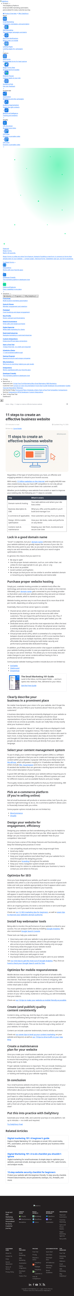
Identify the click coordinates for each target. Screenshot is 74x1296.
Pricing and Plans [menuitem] (21, 390)
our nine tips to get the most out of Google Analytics (32, 961)
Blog (11, 404)
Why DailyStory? (30, 296)
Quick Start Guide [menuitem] (41, 386)
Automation (49, 1222)
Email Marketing (22, 1254)
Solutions (6, 294)
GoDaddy (14, 665)
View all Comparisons (36, 1278)
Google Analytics (53, 928)
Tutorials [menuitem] (6, 388)
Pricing (5, 379)
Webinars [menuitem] (20, 388)
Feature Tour (23, 1276)
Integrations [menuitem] (13, 392)
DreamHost (14, 670)
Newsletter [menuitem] (12, 388)
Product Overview (10, 14)
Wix (20, 765)
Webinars (62, 1261)
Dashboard (6, 396)
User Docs (49, 1255)
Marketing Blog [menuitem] (29, 384)
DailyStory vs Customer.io (38, 1271)
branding (25, 861)
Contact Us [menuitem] (17, 386)
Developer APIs (22, 1272)
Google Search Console (30, 931)
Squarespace (28, 765)
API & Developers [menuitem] (23, 392)
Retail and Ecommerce (63, 1216)
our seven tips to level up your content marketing (35, 1034)
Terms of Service (8, 1268)
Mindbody (38, 1216)
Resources (6, 381)
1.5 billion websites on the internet (31, 481)
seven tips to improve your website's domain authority (36, 913)
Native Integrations (22, 1267)
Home (7, 404)
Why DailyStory (23, 14)
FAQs (7, 1259)
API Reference (50, 1262)
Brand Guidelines (49, 1271)
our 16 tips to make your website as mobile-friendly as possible (41, 1000)
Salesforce (51, 1216)
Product (6, 3)
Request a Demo (35, 1259)
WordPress (11, 762)
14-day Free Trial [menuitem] (18, 384)
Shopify (13, 815)
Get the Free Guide (28, 685)
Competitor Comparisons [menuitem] (58, 390)
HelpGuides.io (47, 1290)
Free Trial (35, 1252)
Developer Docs (49, 1259)
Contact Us (9, 1256)
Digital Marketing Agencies (62, 1234)
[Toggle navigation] (1, 400)
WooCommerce (16, 813)
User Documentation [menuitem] (28, 386)
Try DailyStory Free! (15, 1124)
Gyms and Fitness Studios (62, 1227)
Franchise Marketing (62, 1221)
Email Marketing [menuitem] (40, 384)
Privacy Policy (10, 1272)
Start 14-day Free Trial (10, 394)
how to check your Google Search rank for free (26, 963)
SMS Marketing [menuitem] (51, 384)
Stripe (50, 1219)
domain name (37, 542)
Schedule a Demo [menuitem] (33, 390)
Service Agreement (9, 1263)
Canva (36, 1222)
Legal (41, 1289)
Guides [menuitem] (68, 386)
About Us (8, 1253)
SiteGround (14, 668)
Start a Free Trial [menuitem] (44, 390)
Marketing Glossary (49, 1266)
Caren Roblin (17, 429)
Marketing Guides (62, 1257)
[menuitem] (38, 23)
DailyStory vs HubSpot (38, 1265)
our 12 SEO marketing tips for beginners (32, 912)
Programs (18, 296)
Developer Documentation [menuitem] (56, 386)
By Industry (8, 296)
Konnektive (22, 1222)
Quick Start (49, 1252)
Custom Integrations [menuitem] (36, 392)
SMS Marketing (22, 1259)
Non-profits (62, 1239)
